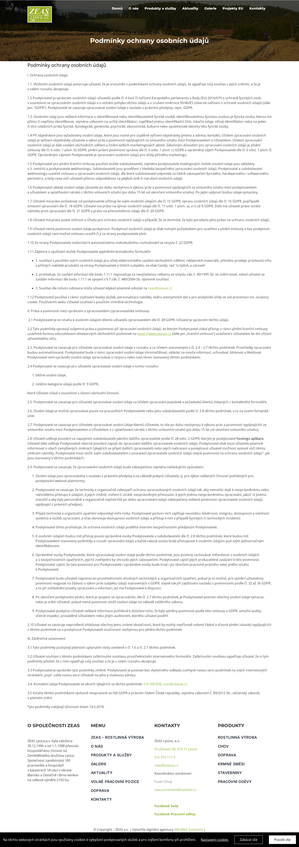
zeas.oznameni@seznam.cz (175, 789)
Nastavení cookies (214, 839)
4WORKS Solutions (188, 829)
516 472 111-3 (164, 757)
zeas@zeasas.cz (159, 288)
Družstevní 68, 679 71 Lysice (175, 749)
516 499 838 (152, 684)
